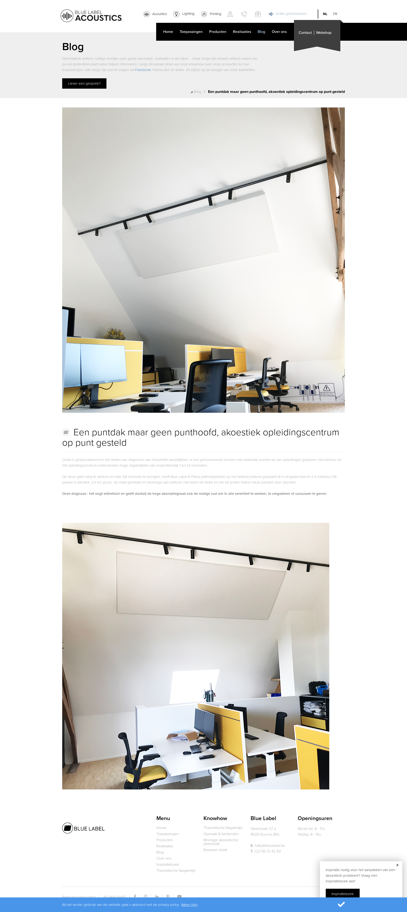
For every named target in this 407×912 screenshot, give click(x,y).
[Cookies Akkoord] (334, 904)
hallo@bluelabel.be (268, 845)
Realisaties (242, 31)
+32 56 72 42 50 (266, 851)
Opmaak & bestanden (221, 834)
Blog (261, 31)
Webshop (323, 32)
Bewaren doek (215, 850)
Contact (305, 32)
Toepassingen (191, 31)
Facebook (143, 70)
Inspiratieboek (167, 864)
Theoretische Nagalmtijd (175, 870)
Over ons (279, 31)
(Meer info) (189, 905)
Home (168, 31)
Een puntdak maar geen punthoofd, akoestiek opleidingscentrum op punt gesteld (276, 91)
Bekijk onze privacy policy (79, 897)
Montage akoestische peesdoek (221, 842)
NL (325, 14)
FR (335, 14)
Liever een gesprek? (84, 83)
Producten (217, 31)
